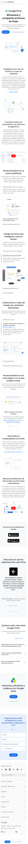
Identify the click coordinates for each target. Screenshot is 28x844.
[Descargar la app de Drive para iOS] (13, 535)
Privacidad (3, 826)
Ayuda (13, 828)
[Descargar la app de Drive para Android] (13, 541)
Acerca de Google (16, 826)
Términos (9, 826)
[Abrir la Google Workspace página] (8, 2)
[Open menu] (1, 2)
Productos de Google (6, 828)
